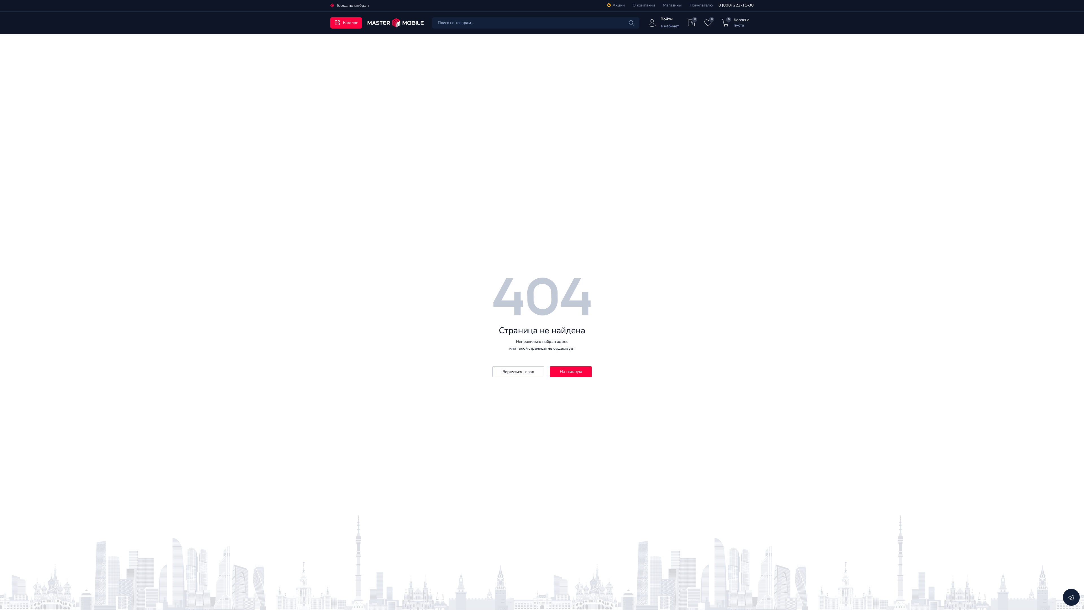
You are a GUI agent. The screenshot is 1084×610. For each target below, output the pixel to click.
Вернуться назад (518, 371)
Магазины (672, 5)
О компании (644, 5)
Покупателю (701, 5)
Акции (619, 5)
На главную (571, 371)
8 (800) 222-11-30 (736, 5)
